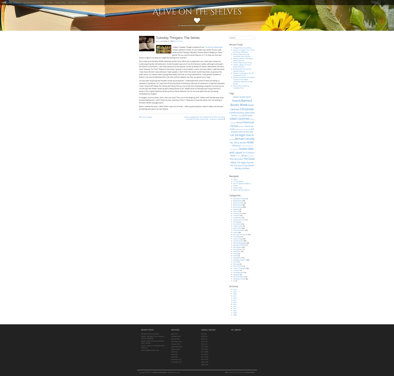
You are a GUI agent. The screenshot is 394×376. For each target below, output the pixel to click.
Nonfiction (236, 251)
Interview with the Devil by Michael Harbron (242, 70)
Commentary (237, 213)
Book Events (237, 205)
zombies (245, 168)
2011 (235, 309)
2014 (235, 302)
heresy (239, 122)
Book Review (237, 207)
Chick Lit (236, 211)
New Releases (238, 249)
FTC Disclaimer (15, 2)
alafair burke (239, 97)
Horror (235, 232)
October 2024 (175, 344)
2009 (235, 313)
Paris (242, 146)
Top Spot (236, 270)
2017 (235, 296)
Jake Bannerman (239, 129)
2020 (235, 294)
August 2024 (175, 349)
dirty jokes (245, 112)
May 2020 (174, 354)
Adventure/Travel (239, 199)
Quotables (236, 258)
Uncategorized (238, 272)
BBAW (251, 105)
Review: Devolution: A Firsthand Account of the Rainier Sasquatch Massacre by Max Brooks (243, 80)
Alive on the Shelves (197, 11)
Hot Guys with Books (240, 235)
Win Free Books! (238, 277)
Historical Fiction (239, 230)
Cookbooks (234, 112)
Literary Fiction (238, 241)
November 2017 (176, 362)
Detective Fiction (239, 220)
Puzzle (235, 256)
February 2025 (176, 336)
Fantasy (239, 115)
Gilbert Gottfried (239, 118)
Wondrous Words (239, 279)
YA (234, 281)
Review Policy (60, 2)
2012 (235, 307)
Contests (236, 215)
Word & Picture (250, 372)
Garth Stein (247, 115)
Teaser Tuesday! (146, 117)
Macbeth (232, 139)
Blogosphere (237, 201)
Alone (248, 97)
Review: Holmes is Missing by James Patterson (243, 59)
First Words (237, 224)
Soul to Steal (250, 156)
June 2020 (174, 352)
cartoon (234, 109)
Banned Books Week (241, 102)
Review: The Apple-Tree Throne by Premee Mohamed (244, 51)
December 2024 (176, 341)
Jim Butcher (247, 129)
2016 (235, 298)
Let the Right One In (242, 135)
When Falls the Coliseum (78, 2)
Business (236, 209)
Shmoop (238, 156)
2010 (235, 311)
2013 (235, 304)
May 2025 (174, 334)
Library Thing (179, 41)
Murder (243, 142)
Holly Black (242, 126)
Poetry (235, 253)
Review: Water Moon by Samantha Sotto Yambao (242, 55)
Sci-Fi (245, 152)
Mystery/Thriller (238, 245)
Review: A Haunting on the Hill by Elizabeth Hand (243, 74)
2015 (235, 300)
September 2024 (176, 347)
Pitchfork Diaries (247, 146)
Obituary (236, 145)
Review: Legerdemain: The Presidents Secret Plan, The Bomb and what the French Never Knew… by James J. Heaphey (204, 118)
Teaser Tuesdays (239, 268)
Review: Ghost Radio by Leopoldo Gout (241, 87)
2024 (235, 292)
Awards (236, 100)
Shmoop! (236, 264)
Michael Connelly (244, 138)
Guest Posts (237, 228)
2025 (235, 290)
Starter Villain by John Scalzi (242, 63)
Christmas (247, 109)
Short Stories (237, 266)
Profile (49, 2)
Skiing (243, 155)
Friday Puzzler (238, 226)
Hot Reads (237, 237)
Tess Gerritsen (236, 159)
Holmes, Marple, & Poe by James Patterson (242, 66)
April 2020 (174, 357)
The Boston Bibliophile (213, 47)
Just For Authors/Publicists (34, 2)
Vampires (236, 275)
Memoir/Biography (239, 243)
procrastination (234, 149)
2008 (235, 315)
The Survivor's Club (239, 165)
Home (4, 2)
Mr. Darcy (234, 142)
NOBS (250, 142)
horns (247, 126)
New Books (237, 247)
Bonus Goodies (238, 203)
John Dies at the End (243, 132)
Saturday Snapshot (239, 260)
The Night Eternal (245, 162)
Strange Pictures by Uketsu (242, 48)
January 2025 (175, 339)
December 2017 (176, 359)
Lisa (159, 41)
